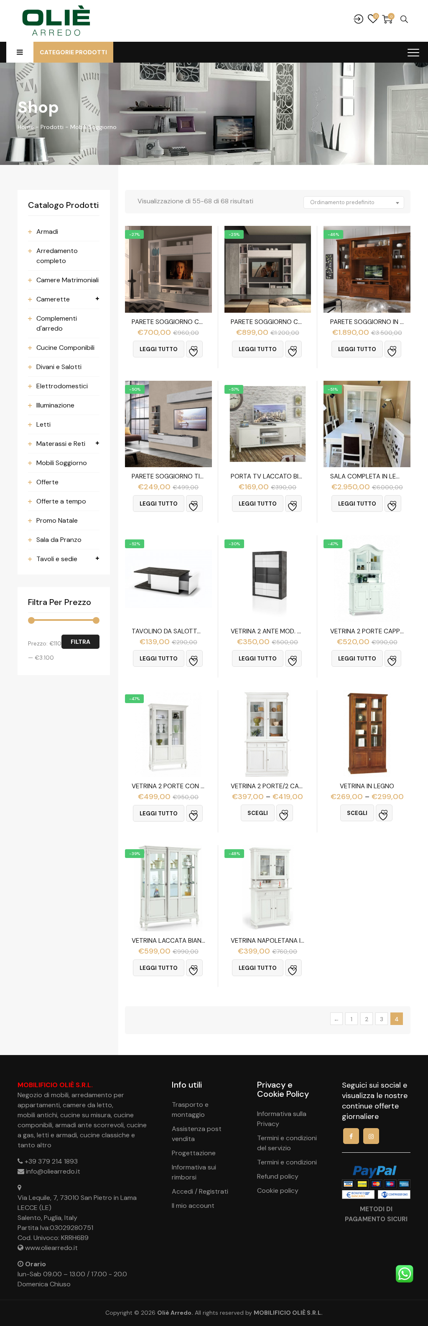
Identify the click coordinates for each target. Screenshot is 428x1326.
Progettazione (194, 1153)
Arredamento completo (57, 255)
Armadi (47, 231)
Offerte (47, 482)
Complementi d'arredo (56, 323)
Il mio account (193, 1205)
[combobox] (353, 202)
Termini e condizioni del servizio (287, 1143)
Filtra (80, 641)
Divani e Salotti (59, 366)
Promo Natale (57, 520)
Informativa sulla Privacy (281, 1118)
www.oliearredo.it (51, 1247)
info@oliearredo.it (53, 1171)
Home (26, 127)
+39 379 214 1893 (51, 1161)
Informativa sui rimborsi (194, 1172)
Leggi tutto (159, 349)
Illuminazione (55, 405)
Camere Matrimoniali (67, 280)
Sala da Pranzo (59, 539)
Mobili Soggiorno (61, 462)
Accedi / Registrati (200, 1191)
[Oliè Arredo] (56, 21)
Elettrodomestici (62, 386)
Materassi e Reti (60, 443)
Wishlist (373, 19)
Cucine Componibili (65, 347)
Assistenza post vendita (197, 1133)
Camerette (53, 299)
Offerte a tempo (61, 501)
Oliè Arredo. (175, 1312)
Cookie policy (277, 1190)
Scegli (257, 813)
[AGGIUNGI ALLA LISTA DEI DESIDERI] (194, 349)
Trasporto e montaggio (190, 1109)
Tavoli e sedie (56, 558)
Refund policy (277, 1176)
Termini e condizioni (287, 1162)
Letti (43, 424)
